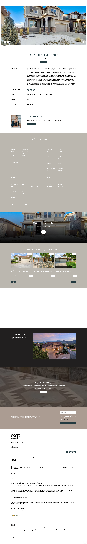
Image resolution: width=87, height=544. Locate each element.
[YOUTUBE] (72, 452)
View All (73, 281)
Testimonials (35, 452)
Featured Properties (26, 452)
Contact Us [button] (43, 391)
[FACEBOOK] (67, 452)
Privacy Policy (66, 419)
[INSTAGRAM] (70, 452)
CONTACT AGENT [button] (32, 123)
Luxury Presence (40, 467)
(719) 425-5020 (47, 120)
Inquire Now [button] (43, 61)
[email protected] (34, 475)
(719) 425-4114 (14, 446)
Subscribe (68, 422)
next (7, 42)
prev (5, 42)
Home (12, 452)
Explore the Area (72, 361)
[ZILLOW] (75, 452)
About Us (17, 452)
